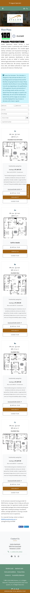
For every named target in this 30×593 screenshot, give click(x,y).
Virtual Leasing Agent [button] (28, 192)
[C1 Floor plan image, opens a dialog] (15, 443)
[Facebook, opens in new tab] (11, 556)
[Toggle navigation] (2, 8)
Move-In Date (5, 117)
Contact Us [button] (19, 251)
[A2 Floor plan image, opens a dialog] (15, 228)
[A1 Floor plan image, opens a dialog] (15, 151)
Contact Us (8, 575)
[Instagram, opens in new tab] (18, 556)
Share (21, 526)
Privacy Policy (21, 572)
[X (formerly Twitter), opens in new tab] (15, 556)
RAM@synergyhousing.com (8, 519)
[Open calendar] (27, 117)
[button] (15, 3)
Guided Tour (17, 201)
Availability (17, 197)
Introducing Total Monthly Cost (15, 591)
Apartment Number (6, 122)
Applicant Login (19, 568)
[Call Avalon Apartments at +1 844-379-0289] (27, 8)
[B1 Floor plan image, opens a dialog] (15, 285)
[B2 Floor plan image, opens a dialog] (15, 364)
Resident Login (9, 568)
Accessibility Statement (18, 575)
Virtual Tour (19, 193)
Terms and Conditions (10, 572)
